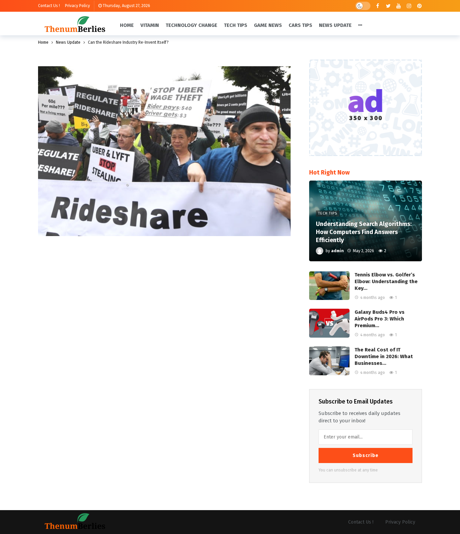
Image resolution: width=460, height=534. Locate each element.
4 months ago (372, 297)
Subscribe (366, 455)
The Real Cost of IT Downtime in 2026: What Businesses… (384, 356)
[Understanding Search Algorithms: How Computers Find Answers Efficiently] (365, 221)
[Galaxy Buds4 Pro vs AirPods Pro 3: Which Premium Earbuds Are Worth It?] (329, 323)
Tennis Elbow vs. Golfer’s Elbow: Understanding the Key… (386, 281)
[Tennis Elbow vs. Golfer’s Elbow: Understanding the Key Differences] (329, 285)
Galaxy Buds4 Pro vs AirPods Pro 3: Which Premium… (379, 319)
